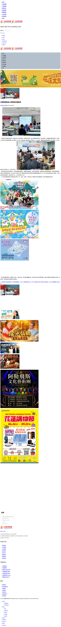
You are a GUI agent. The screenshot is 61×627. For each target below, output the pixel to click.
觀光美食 (4, 10)
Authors (4, 625)
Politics (5, 614)
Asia (5, 608)
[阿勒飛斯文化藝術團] (19, 408)
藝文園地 (4, 16)
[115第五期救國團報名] (9, 319)
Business (6, 610)
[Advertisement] (29, 267)
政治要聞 (4, 4)
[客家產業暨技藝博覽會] (14, 260)
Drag (3, 39)
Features (4, 42)
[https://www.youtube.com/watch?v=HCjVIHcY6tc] (9, 98)
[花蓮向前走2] (9, 353)
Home (3, 601)
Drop (3, 37)
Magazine (6, 603)
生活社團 (4, 14)
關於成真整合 (5, 586)
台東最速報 (4, 566)
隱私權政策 (4, 594)
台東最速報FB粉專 (6, 573)
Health (5, 616)
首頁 (3, 2)
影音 (3, 18)
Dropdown (4, 41)
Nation (3, 44)
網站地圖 (4, 595)
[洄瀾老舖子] (9, 368)
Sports (3, 617)
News (3, 606)
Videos (3, 35)
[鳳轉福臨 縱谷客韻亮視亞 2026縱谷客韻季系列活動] (19, 238)
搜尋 (1, 30)
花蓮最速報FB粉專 (6, 571)
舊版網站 (4, 545)
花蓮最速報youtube (6, 575)
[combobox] (6, 30)
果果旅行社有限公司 (6, 569)
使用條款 (4, 592)
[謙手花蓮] (19, 341)
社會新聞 (4, 6)
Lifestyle (4, 619)
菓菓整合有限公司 (6, 577)
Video (3, 623)
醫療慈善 (4, 12)
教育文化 (4, 8)
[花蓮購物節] (19, 463)
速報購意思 (4, 567)
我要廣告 (4, 590)
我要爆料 (4, 588)
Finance (4, 621)
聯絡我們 (4, 584)
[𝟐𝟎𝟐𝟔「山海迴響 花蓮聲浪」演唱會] (19, 208)
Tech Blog (6, 605)
